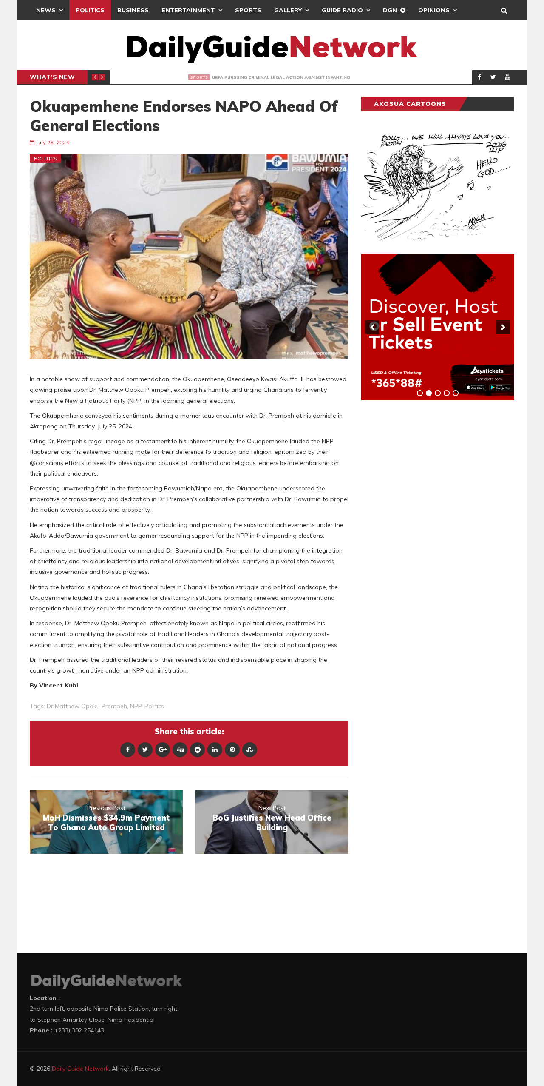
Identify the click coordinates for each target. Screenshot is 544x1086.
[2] (429, 393)
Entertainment (188, 10)
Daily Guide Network (80, 1068)
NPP (136, 706)
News (46, 10)
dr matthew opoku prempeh (87, 706)
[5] (456, 393)
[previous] (372, 327)
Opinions (434, 10)
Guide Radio (342, 10)
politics (154, 706)
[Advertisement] (425, 539)
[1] (420, 393)
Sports (248, 10)
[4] (447, 393)
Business (133, 10)
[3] (438, 393)
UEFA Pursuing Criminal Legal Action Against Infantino (245, 77)
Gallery (288, 10)
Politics (90, 10)
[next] (503, 327)
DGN (390, 10)
